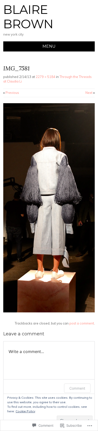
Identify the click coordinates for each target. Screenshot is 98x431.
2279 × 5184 (45, 77)
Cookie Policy (25, 411)
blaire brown (28, 17)
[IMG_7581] (49, 311)
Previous (11, 93)
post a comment (81, 323)
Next (90, 93)
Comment (77, 388)
